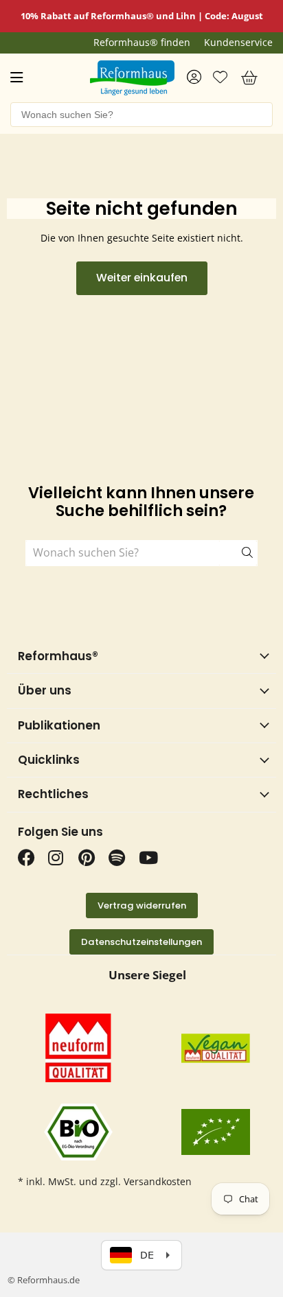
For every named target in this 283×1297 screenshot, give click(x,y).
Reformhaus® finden (141, 42)
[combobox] (141, 114)
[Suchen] (238, 553)
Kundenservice (238, 42)
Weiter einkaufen (142, 277)
